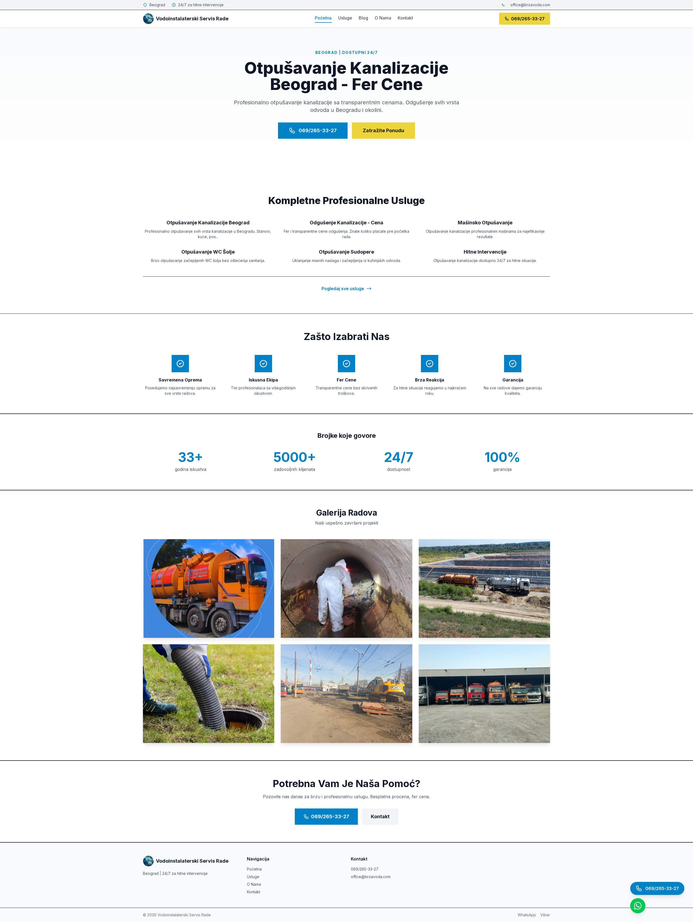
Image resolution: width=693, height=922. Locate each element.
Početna (323, 18)
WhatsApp (527, 915)
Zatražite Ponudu (383, 130)
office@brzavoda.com (530, 4)
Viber (545, 915)
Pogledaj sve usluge (343, 288)
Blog (363, 18)
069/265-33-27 (528, 18)
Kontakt (405, 18)
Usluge (345, 18)
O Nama (383, 18)
